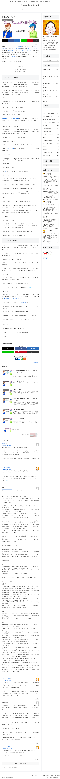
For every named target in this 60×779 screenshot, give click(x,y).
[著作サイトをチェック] (16, 359)
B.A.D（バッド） (30, 148)
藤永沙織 (12, 56)
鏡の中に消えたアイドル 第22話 (50, 84)
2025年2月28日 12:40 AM (7, 489)
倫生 (9, 171)
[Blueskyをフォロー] (19, 359)
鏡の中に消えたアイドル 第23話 (50, 77)
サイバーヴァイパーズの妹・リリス (12, 298)
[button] (36, 40)
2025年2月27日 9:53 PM (6, 445)
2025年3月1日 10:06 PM (7, 680)
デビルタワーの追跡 (20, 71)
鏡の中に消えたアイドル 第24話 (50, 70)
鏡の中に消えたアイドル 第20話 (50, 97)
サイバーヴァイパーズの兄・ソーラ (10, 118)
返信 (37, 463)
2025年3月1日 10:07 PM (7, 748)
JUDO (3, 443)
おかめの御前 (6, 467)
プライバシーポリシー (33, 775)
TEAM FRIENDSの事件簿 (7, 343)
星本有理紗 (23, 302)
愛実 (6, 171)
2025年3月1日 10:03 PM (7, 469)
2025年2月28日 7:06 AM (6, 704)
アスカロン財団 (10, 148)
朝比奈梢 (10, 50)
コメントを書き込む (21, 763)
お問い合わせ (56, 775)
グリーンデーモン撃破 (21, 69)
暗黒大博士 (19, 46)
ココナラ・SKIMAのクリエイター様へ (46, 775)
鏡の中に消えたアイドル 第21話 (50, 91)
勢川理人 (18, 48)
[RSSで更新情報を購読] (24, 359)
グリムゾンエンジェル (25, 50)
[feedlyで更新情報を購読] (22, 359)
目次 (19, 66)
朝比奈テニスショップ (33, 48)
